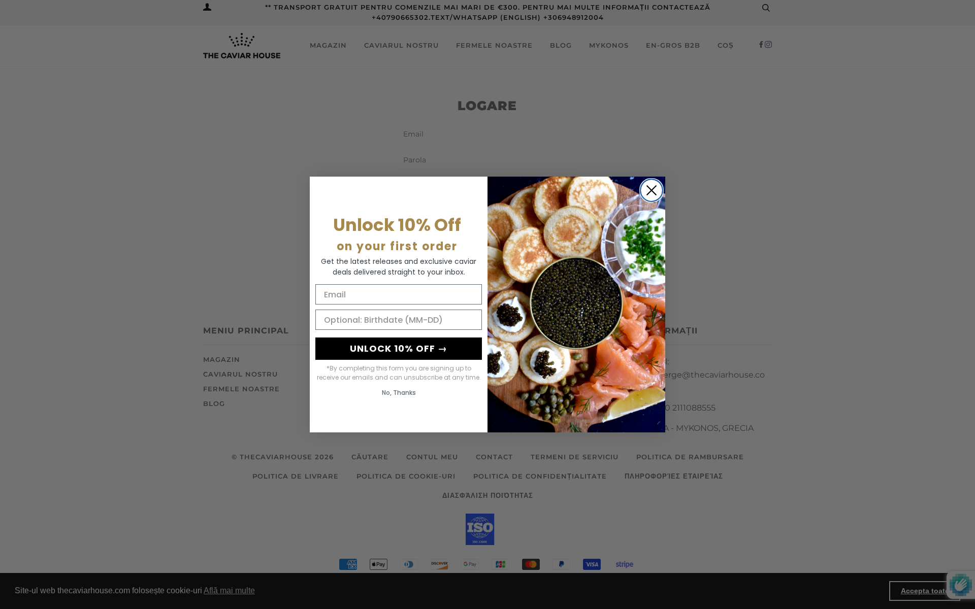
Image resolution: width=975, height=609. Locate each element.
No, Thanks (399, 392)
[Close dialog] (651, 190)
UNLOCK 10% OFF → (398, 348)
